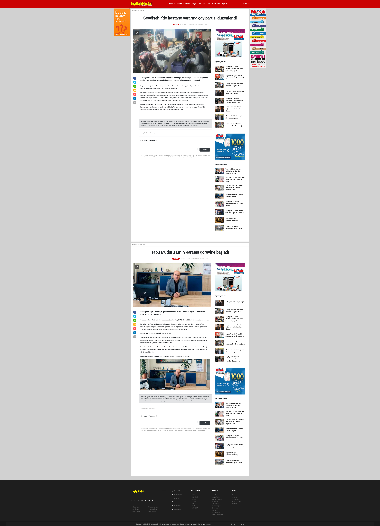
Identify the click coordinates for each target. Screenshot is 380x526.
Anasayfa (135, 10)
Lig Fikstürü (215, 503)
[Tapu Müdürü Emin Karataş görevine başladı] (172, 285)
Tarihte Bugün (216, 506)
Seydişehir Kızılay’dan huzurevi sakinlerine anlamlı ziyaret (234, 204)
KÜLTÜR (202, 4)
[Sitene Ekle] (157, 500)
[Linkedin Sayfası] (146, 500)
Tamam (242, 524)
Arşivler (176, 502)
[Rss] (150, 500)
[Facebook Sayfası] (132, 500)
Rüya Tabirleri (236, 501)
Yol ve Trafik (215, 497)
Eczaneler (215, 501)
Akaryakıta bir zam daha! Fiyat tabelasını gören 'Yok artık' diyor (235, 179)
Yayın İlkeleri (135, 509)
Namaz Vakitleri (217, 499)
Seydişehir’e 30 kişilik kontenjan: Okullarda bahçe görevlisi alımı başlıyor (234, 101)
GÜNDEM (172, 4)
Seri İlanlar (215, 510)
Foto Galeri (177, 491)
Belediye (149, 88)
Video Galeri (178, 494)
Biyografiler (235, 499)
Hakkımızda (135, 507)
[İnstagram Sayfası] (139, 500)
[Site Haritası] (153, 500)
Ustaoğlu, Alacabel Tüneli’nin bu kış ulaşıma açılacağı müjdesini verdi (235, 187)
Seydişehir (144, 86)
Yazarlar (176, 498)
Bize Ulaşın (177, 509)
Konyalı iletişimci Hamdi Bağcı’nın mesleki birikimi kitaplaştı (234, 109)
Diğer (224, 4)
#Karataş (152, 408)
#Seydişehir (144, 133)
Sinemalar (215, 508)
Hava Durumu (216, 495)
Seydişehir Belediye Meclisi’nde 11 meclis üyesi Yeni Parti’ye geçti (234, 69)
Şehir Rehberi (216, 512)
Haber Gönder (152, 511)
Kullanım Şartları (153, 507)
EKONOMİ (180, 4)
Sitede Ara (235, 495)
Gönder (204, 149)
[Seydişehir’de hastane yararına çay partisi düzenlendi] (172, 51)
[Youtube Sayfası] (143, 500)
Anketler (234, 497)
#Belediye (152, 133)
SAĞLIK (187, 4)
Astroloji (234, 503)
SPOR (208, 4)
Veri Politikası (136, 511)
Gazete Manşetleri (217, 514)
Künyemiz (177, 505)
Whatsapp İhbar (153, 509)
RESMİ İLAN (216, 4)
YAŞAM (194, 4)
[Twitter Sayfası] (135, 500)
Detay (234, 524)
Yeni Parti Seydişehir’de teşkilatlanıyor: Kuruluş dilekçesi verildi (233, 171)
